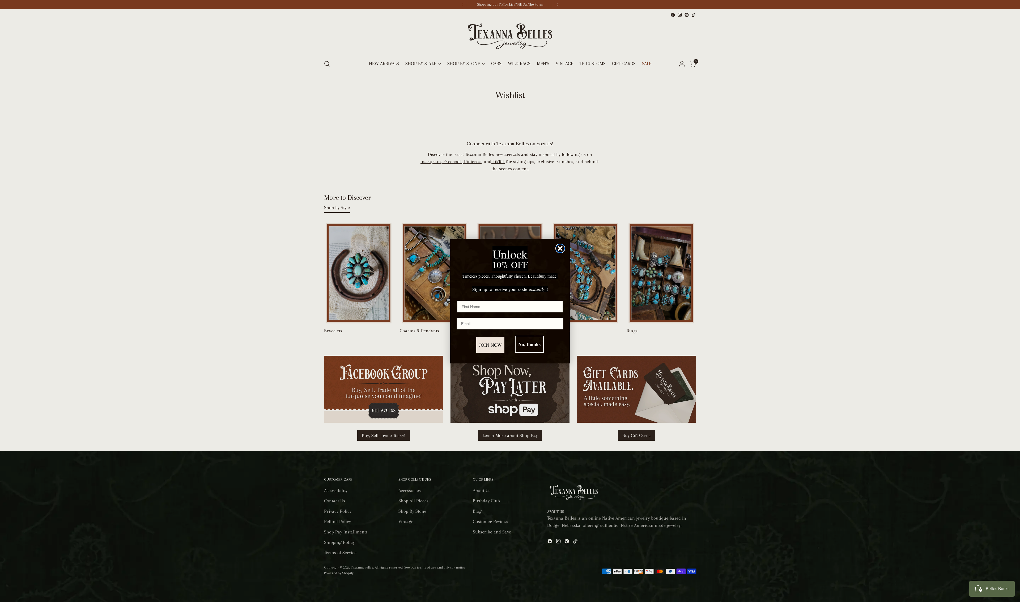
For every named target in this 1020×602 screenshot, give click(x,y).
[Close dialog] (560, 248)
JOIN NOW (490, 345)
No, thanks (529, 344)
